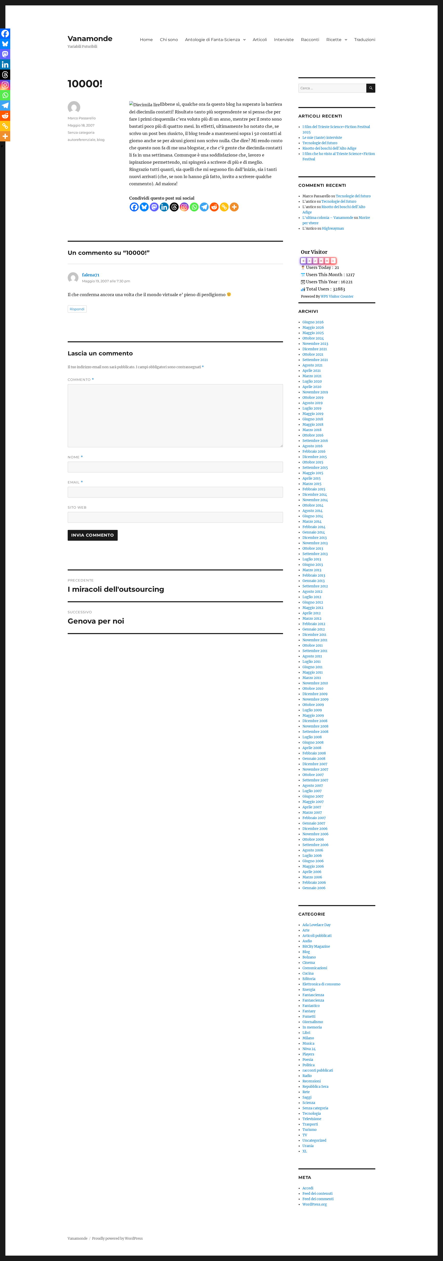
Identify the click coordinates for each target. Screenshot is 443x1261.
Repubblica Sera (315, 1086)
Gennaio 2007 (314, 823)
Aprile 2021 (312, 370)
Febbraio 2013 (314, 575)
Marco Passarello (82, 118)
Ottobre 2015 (313, 462)
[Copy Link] (224, 206)
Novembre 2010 (315, 683)
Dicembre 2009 (315, 694)
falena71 (90, 274)
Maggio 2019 (313, 414)
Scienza (309, 1103)
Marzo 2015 (312, 484)
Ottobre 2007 (313, 775)
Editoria (309, 979)
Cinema (309, 963)
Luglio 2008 (312, 737)
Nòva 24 (309, 1049)
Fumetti (309, 1016)
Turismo (310, 1130)
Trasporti (310, 1124)
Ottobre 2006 (313, 839)
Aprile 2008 (312, 748)
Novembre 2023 (315, 344)
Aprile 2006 (312, 872)
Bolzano (309, 957)
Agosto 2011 (312, 656)
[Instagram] (184, 206)
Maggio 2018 (313, 424)
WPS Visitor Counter (337, 296)
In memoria (312, 1027)
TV (305, 1135)
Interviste (284, 39)
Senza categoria (81, 132)
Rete (306, 1092)
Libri (306, 1033)
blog (101, 140)
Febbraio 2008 (314, 753)
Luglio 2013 (312, 559)
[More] (234, 206)
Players (308, 1054)
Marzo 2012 (312, 618)
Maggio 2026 (313, 327)
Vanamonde (90, 38)
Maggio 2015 (313, 473)
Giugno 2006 (313, 861)
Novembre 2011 (315, 640)
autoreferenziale (81, 140)
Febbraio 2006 (314, 882)
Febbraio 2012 (314, 624)
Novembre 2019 (315, 392)
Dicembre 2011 (314, 635)
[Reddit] (214, 206)
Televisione (312, 1119)
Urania (308, 1146)
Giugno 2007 (313, 796)
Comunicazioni (315, 968)
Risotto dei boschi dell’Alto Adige (329, 148)
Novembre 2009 (316, 699)
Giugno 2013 (313, 564)
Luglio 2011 (312, 661)
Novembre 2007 (315, 769)
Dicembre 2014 (315, 494)
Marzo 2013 (312, 570)
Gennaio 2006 (314, 888)
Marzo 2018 (312, 430)
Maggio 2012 (313, 608)
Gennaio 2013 (314, 581)
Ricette (333, 39)
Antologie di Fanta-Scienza (212, 39)
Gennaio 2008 (314, 758)
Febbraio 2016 (314, 451)
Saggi (307, 1097)
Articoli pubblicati (317, 936)
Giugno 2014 (313, 516)
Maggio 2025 (313, 333)
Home (146, 39)
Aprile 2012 (312, 613)
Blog (306, 952)
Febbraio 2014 (314, 527)
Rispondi (77, 309)
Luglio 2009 (312, 710)
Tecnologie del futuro (320, 143)
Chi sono (169, 39)
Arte (306, 930)
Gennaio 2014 (314, 532)
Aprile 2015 (312, 478)
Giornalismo (313, 1022)
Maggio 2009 (313, 715)
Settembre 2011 (315, 651)
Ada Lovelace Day (316, 925)
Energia (309, 989)
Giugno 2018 (313, 419)
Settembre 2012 (315, 586)
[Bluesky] (144, 206)
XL (305, 1151)
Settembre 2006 (316, 845)
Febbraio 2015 (314, 489)
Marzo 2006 (312, 877)
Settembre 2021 (315, 360)
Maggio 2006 (313, 866)
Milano (308, 1038)
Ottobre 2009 (313, 705)
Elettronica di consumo (321, 984)
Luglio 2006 (312, 855)
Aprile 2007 (312, 807)
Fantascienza (313, 995)
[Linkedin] (164, 206)
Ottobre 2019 (313, 397)
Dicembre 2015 (315, 457)
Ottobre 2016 (313, 435)
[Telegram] (204, 206)
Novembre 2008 (315, 726)
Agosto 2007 (313, 785)
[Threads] (174, 206)
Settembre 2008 (315, 732)
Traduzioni (364, 39)
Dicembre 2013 (315, 538)
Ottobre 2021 (313, 354)
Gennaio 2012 (314, 629)
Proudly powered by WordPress (117, 1238)
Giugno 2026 (313, 322)
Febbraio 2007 (314, 818)
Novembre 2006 (316, 834)
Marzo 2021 (312, 376)
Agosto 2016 (313, 446)
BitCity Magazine (316, 946)
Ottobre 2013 (313, 548)
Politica (309, 1065)
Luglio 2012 (312, 597)
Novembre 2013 (315, 543)
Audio (307, 941)
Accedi (308, 1188)
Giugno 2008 (313, 742)
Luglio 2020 (312, 381)
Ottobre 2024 (313, 338)
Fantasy (309, 1011)
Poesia (308, 1060)
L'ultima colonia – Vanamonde (328, 218)
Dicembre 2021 (315, 349)
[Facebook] (134, 206)
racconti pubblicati (318, 1070)
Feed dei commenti (318, 1199)
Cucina (308, 973)
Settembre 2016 (315, 441)
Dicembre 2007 (315, 764)
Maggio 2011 (313, 672)
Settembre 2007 (315, 780)
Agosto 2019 (313, 403)
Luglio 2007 (312, 791)
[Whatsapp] (194, 206)
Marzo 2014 (312, 521)
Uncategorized (314, 1140)
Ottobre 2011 (313, 645)
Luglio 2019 (312, 408)
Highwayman (333, 228)
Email (75, 482)
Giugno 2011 (313, 667)
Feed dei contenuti (318, 1193)
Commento (81, 379)
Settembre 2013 (315, 554)
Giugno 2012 (313, 602)
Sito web (77, 507)
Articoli (260, 39)
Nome (75, 457)
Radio (307, 1076)
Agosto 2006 (313, 850)
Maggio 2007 (313, 802)
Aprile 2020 (312, 387)
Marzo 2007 (312, 812)
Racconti (310, 39)
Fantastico (311, 1006)
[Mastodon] (154, 206)
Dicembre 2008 (315, 721)
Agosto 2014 (313, 511)
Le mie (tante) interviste (322, 137)
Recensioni (312, 1081)
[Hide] (2, 146)
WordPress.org (315, 1204)
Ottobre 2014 (313, 505)
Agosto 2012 (313, 591)
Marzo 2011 (312, 678)
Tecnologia (312, 1113)
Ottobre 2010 (313, 688)
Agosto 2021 (313, 365)
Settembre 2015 (315, 467)
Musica (308, 1043)
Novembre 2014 (315, 500)
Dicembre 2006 (315, 829)
